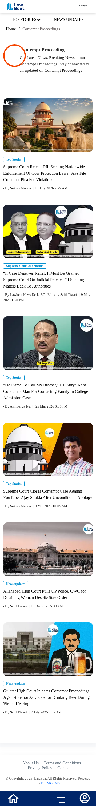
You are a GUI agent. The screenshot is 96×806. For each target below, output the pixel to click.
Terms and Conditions (62, 763)
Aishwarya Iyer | (22, 406)
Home (11, 29)
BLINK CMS (50, 783)
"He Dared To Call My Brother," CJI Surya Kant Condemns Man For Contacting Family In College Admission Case (45, 391)
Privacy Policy (40, 767)
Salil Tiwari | (19, 606)
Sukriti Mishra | (21, 188)
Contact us (66, 767)
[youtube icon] (36, 799)
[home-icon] (13, 798)
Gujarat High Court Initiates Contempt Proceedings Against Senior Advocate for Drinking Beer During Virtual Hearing (46, 697)
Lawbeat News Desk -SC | (28, 295)
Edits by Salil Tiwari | (63, 295)
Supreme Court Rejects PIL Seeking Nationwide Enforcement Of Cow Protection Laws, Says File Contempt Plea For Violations (44, 173)
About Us (30, 763)
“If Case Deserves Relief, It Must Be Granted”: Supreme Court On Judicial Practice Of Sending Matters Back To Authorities (43, 279)
